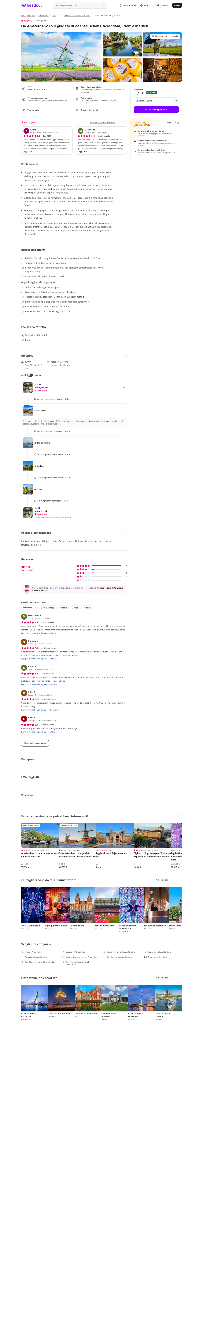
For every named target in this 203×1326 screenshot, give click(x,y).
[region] (42, 835)
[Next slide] (125, 122)
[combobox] (80, 5)
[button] (61, 57)
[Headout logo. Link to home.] (31, 5)
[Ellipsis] (60, 16)
